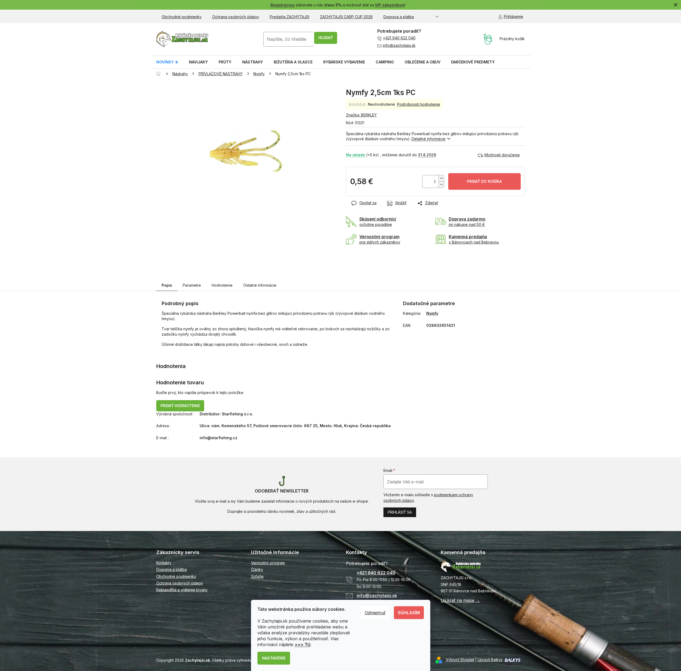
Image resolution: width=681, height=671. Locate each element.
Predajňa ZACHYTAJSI (289, 16)
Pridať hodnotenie (180, 405)
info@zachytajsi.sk (399, 45)
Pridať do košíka (484, 181)
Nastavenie (274, 658)
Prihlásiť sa (400, 512)
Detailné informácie (429, 139)
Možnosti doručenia (502, 155)
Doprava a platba (398, 16)
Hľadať (325, 37)
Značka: (361, 115)
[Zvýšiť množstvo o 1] (441, 178)
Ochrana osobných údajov (235, 16)
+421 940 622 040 (399, 38)
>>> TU (302, 644)
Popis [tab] (167, 285)
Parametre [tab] (192, 285)
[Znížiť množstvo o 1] (441, 184)
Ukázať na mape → (460, 600)
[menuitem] (167, 62)
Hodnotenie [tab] (222, 285)
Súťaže (257, 576)
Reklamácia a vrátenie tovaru (181, 589)
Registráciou (283, 5)
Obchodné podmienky (181, 16)
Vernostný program (268, 562)
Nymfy (432, 313)
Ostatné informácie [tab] (259, 285)
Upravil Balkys (490, 659)
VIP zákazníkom (390, 5)
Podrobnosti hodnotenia (418, 104)
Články (257, 569)
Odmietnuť (375, 612)
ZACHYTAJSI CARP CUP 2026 (346, 16)
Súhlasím (409, 612)
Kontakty (164, 562)
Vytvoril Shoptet (460, 659)
